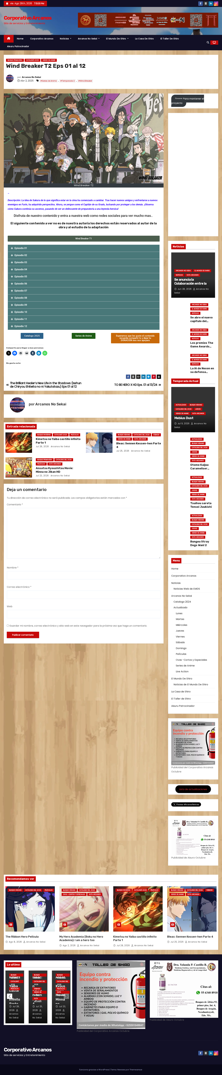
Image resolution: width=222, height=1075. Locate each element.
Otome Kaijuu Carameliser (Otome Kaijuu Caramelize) (200, 470)
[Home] (9, 39)
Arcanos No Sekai (88, 38)
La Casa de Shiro (144, 38)
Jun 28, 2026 (185, 288)
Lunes (179, 613)
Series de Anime (49, 60)
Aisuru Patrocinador (18, 46)
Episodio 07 (20, 290)
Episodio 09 (20, 304)
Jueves (198, 409)
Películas (75, 435)
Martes (180, 619)
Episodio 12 (20, 326)
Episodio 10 (20, 312)
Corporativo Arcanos (28, 18)
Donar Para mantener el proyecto (187, 101)
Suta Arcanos (140, 439)
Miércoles (181, 625)
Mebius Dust (183, 418)
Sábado (156, 435)
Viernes (180, 636)
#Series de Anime (48, 81)
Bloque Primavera (15, 60)
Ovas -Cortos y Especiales (191, 660)
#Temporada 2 (67, 81)
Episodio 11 (20, 319)
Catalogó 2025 (32, 60)
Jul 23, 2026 (42, 475)
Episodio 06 (20, 283)
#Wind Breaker (85, 81)
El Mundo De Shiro (116, 38)
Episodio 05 (20, 276)
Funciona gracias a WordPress (94, 1069)
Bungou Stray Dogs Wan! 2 (199, 543)
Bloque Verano (124, 435)
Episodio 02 (20, 255)
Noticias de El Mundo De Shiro (191, 684)
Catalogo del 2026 (142, 435)
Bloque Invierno (44, 435)
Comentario (15, 504)
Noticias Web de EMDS (187, 588)
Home (20, 38)
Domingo (181, 648)
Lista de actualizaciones (193, 789)
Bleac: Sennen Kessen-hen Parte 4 (190, 936)
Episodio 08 (20, 297)
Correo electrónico (19, 587)
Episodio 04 (20, 269)
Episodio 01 (20, 248)
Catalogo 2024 (182, 601)
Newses (121, 1069)
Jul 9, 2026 (184, 423)
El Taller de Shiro (170, 38)
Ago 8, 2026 (16, 941)
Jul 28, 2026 (42, 446)
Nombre (12, 567)
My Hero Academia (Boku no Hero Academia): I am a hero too (81, 938)
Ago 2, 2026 (69, 945)
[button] (208, 42)
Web (9, 606)
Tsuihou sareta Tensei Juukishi (201, 505)
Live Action (182, 671)
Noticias (65, 38)
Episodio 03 (20, 262)
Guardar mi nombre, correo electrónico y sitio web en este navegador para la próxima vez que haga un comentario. (78, 625)
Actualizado (181, 405)
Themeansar (136, 1069)
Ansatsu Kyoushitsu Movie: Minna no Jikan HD (54, 470)
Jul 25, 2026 (122, 450)
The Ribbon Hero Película (22, 936)
